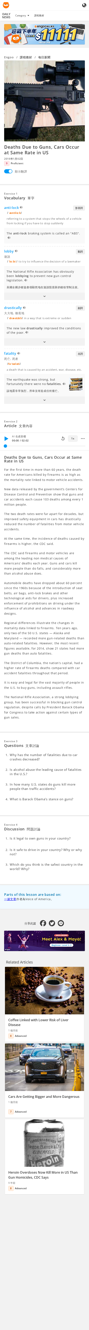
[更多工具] (83, 438)
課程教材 (39, 15)
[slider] (5, 446)
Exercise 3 (11, 741)
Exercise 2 (11, 421)
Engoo (9, 57)
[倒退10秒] (63, 438)
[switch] (8, 171)
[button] (44, 296)
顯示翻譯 (21, 171)
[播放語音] (21, 208)
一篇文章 (10, 899)
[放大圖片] (44, 100)
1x (72, 438)
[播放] (6, 438)
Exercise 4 (11, 824)
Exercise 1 (11, 193)
